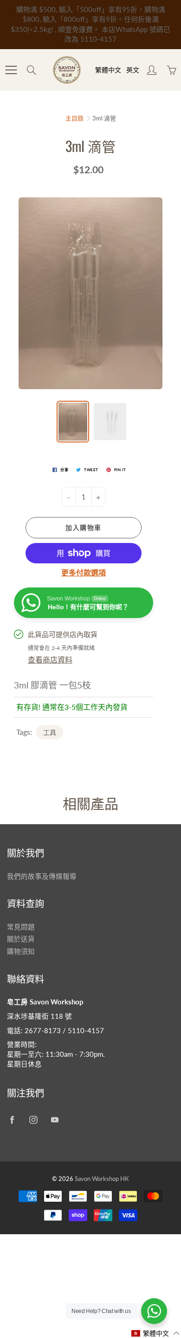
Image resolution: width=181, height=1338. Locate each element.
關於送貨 (21, 939)
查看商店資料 (50, 659)
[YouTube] (54, 1120)
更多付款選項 (83, 572)
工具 (49, 732)
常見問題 (21, 927)
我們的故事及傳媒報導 (42, 876)
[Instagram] (33, 1120)
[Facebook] (12, 1120)
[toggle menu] (11, 70)
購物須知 (21, 951)
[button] (155, 1333)
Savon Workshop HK (102, 1178)
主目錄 (74, 118)
